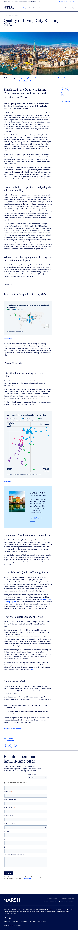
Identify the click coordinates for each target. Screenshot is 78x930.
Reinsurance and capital (67, 899)
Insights (25, 8)
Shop (30, 8)
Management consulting (66, 902)
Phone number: (8, 815)
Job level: (7, 839)
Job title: (6, 831)
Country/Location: (9, 823)
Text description (8, 338)
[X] (5, 918)
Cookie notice (32, 921)
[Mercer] (9, 7)
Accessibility (24, 921)
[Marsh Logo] (12, 900)
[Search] (73, 8)
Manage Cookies (42, 921)
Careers (35, 8)
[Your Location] (70, 8)
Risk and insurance (51, 899)
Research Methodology (59, 78)
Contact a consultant (10, 739)
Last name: (7, 792)
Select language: (33, 774)
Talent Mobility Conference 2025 (38, 494)
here (31, 669)
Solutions (19, 8)
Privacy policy (27, 878)
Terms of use (7, 921)
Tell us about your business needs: (14, 855)
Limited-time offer (25, 81)
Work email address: (10, 800)
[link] (5, 746)
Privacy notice (15, 921)
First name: (7, 784)
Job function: (8, 847)
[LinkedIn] (10, 918)
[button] (74, 2)
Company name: (9, 807)
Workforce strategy (11, 16)
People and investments (50, 902)
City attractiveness (41, 78)
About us (41, 8)
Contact (67, 7)
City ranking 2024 (25, 78)
